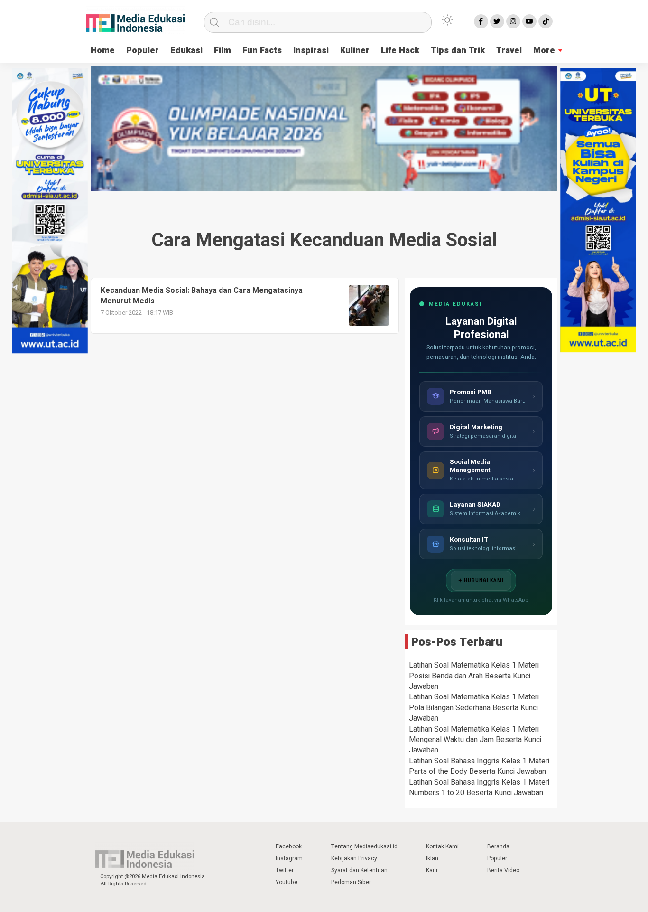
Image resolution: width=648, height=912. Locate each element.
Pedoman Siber (351, 882)
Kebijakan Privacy (354, 858)
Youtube (286, 882)
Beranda (498, 846)
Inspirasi (311, 50)
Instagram (289, 858)
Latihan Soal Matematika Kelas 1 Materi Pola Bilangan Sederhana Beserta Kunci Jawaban (474, 707)
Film (222, 50)
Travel (509, 50)
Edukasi (186, 50)
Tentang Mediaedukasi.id (364, 846)
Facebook (289, 846)
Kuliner (355, 50)
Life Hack (400, 50)
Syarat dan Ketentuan (359, 870)
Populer (142, 50)
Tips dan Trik (458, 50)
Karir (432, 870)
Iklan (432, 858)
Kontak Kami (442, 846)
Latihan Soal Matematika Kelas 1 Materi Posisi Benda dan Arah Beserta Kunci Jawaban (474, 675)
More (544, 50)
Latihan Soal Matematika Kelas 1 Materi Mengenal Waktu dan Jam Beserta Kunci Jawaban (475, 740)
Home (103, 50)
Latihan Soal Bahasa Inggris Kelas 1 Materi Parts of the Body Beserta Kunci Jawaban (479, 766)
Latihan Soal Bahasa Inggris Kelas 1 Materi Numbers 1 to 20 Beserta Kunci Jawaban (479, 788)
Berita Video (503, 870)
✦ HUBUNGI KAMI (481, 580)
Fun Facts (262, 50)
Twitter (285, 870)
